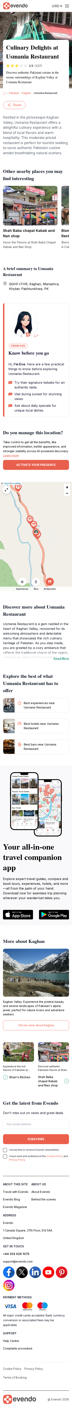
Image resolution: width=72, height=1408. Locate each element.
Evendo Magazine (15, 1207)
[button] (36, 532)
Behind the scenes (43, 1199)
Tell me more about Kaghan (36, 1025)
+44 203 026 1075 (16, 1254)
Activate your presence (36, 464)
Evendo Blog (11, 1199)
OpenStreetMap (12, 483)
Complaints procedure (17, 1348)
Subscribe (36, 1139)
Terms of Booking (15, 1377)
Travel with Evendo (15, 1191)
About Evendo (40, 1191)
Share (17, 105)
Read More (61, 658)
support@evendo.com (18, 1261)
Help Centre (11, 1341)
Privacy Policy (17, 1159)
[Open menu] (67, 6)
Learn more (11, 455)
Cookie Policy (54, 1156)
